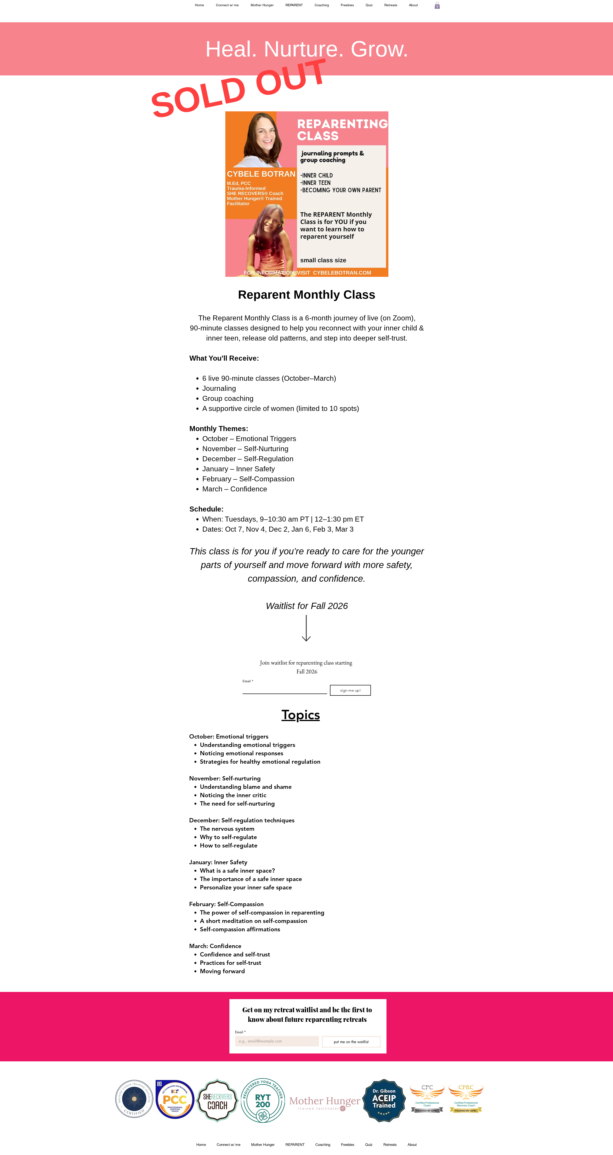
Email (248, 681)
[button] (437, 5)
